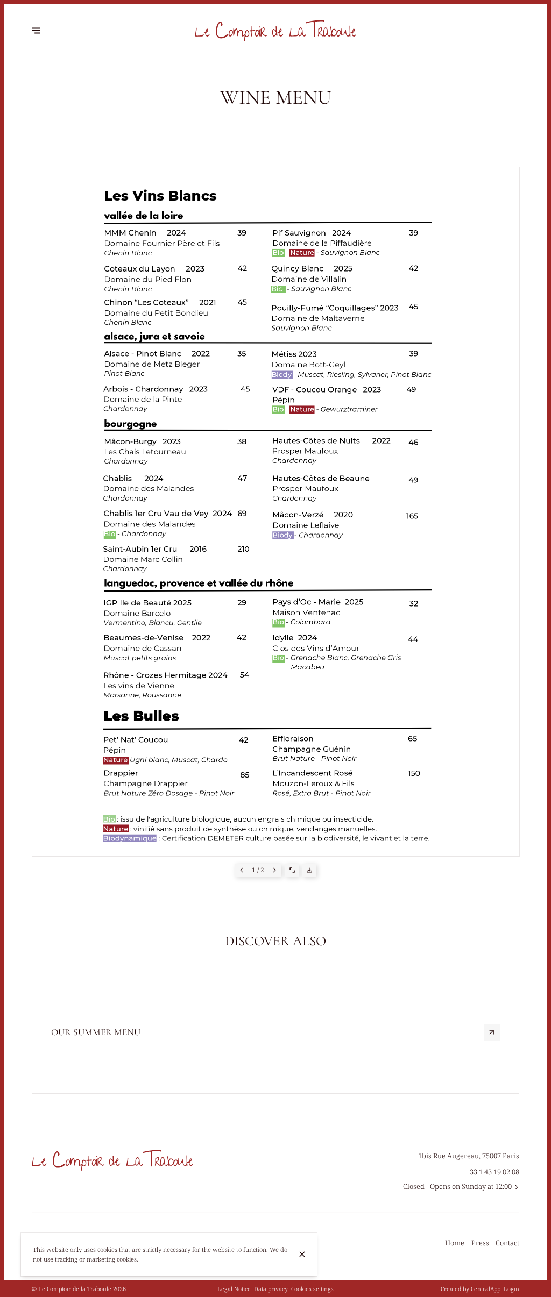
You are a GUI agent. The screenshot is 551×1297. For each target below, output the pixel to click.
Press (480, 1243)
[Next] (274, 870)
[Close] (302, 1254)
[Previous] (242, 870)
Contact (507, 1243)
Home (454, 1243)
